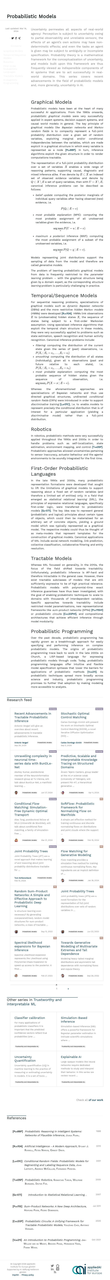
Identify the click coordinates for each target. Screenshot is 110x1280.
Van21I (92, 671)
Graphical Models (13, 51)
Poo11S (96, 610)
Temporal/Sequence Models (14, 56)
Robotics (8, 62)
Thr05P (97, 447)
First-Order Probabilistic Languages (10, 69)
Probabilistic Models (45, 742)
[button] (56, 1133)
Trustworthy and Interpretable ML (27, 1046)
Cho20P (68, 613)
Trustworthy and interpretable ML (34, 1002)
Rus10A (66, 313)
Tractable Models (13, 76)
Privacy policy (28, 1275)
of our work (96, 1100)
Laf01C (65, 404)
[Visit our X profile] (52, 1266)
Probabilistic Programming (10, 81)
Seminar (52, 709)
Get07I (46, 510)
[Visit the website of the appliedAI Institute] (87, 1269)
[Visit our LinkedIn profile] (52, 1269)
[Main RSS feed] (55, 1273)
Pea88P (70, 150)
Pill (101, 799)
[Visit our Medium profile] (57, 1269)
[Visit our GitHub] (57, 1266)
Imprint (15, 1275)
